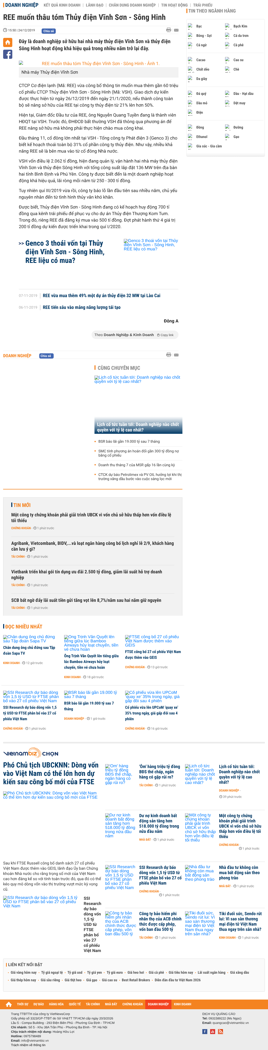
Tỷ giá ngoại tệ (52, 972)
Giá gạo (91, 980)
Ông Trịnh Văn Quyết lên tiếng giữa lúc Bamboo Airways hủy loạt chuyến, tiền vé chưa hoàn (91, 662)
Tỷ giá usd (75, 972)
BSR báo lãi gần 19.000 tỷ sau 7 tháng (129, 442)
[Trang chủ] (7, 42)
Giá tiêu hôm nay (181, 972)
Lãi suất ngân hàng (211, 972)
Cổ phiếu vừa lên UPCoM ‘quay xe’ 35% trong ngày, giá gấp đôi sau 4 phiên (151, 713)
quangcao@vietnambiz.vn (231, 1023)
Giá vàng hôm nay (24, 972)
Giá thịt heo (73, 980)
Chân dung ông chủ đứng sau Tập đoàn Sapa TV (29, 650)
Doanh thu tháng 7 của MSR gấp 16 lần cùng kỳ (136, 465)
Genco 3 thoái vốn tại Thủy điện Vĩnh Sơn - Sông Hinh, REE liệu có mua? (64, 252)
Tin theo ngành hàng (212, 11)
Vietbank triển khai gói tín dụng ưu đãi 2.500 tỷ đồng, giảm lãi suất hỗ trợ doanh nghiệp (86, 574)
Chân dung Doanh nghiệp (132, 5)
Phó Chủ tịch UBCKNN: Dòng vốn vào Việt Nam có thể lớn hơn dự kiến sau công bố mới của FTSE (51, 773)
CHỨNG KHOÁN (132, 1004)
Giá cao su (109, 980)
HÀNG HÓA (56, 1004)
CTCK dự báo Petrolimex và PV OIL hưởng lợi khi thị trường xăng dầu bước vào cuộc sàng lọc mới (140, 477)
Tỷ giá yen (94, 972)
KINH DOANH (182, 1004)
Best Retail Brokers (136, 980)
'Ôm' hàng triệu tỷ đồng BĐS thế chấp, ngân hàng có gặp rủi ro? (159, 772)
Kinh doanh (11, 663)
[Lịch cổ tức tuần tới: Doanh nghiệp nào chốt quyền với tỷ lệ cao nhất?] (138, 405)
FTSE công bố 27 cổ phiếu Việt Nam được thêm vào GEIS (153, 654)
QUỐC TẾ (75, 1004)
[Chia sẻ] (7, 54)
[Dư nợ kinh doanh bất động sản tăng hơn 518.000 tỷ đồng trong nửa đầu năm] (121, 823)
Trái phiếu (202, 5)
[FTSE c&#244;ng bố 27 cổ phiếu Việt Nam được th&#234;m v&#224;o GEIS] (153, 641)
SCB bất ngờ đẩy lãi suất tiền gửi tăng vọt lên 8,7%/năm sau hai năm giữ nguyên (86, 600)
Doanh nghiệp (21, 5)
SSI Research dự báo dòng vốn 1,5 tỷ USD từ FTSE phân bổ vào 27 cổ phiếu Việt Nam (30, 713)
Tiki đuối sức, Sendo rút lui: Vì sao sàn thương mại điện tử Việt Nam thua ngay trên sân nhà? (240, 921)
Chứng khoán (21, 528)
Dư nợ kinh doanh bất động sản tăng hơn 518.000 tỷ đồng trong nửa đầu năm (159, 823)
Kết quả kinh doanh (62, 5)
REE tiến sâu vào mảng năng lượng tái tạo (82, 307)
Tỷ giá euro (115, 972)
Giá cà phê (156, 972)
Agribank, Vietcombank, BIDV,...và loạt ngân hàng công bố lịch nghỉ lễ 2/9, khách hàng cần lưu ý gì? (92, 546)
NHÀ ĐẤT (111, 1004)
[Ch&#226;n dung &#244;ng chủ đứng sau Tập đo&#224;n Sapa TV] (31, 639)
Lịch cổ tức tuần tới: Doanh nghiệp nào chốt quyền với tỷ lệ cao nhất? (138, 427)
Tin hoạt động (174, 5)
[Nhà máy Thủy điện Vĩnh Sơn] (98, 64)
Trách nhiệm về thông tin (28, 1045)
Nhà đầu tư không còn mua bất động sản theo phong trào (239, 873)
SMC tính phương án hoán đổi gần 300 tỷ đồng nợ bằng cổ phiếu (138, 453)
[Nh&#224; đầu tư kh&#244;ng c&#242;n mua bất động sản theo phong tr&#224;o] (200, 875)
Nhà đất (145, 839)
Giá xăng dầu (239, 972)
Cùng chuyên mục (119, 368)
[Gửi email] (176, 30)
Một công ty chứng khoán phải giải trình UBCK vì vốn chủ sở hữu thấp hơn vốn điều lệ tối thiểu (91, 517)
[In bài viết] (170, 29)
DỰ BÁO (39, 1004)
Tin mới (22, 505)
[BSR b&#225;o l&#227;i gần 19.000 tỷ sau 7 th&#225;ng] (92, 695)
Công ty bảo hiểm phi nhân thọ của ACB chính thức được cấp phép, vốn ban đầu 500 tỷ (160, 921)
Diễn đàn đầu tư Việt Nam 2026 (177, 980)
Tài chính (18, 556)
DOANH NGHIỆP (158, 1004)
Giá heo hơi (135, 972)
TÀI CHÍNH (93, 1004)
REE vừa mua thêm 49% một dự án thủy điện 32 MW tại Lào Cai (101, 295)
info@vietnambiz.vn (35, 1040)
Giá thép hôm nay (23, 980)
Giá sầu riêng (50, 980)
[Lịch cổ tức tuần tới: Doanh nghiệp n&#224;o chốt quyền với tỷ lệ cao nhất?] (200, 774)
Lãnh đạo (94, 5)
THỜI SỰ (22, 1004)
